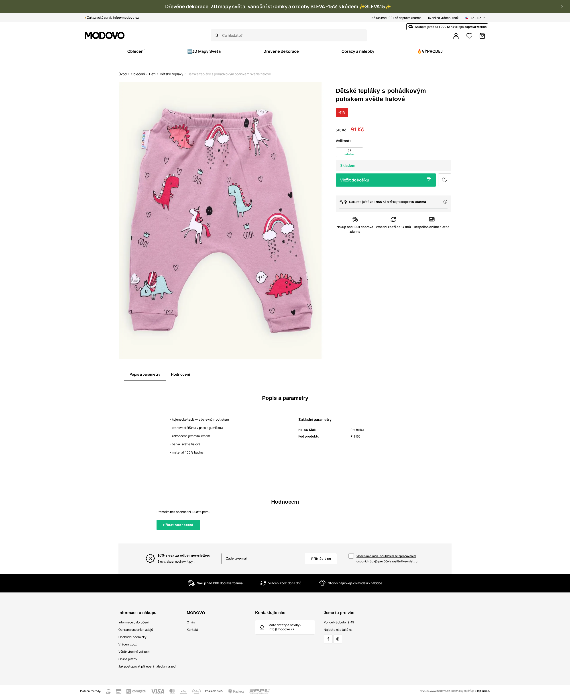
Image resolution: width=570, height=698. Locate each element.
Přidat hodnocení (178, 525)
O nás (191, 622)
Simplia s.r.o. (482, 691)
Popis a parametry (145, 374)
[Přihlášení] (456, 36)
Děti (152, 74)
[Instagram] (337, 639)
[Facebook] (328, 639)
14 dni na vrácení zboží (443, 18)
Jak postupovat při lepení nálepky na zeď (147, 666)
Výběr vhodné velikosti (134, 651)
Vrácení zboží (127, 644)
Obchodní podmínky (132, 637)
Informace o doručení (133, 622)
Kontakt (192, 629)
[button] (562, 6)
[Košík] (482, 36)
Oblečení (138, 74)
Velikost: (343, 140)
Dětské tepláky (171, 74)
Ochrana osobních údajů (135, 629)
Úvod (122, 74)
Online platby (127, 659)
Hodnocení (180, 374)
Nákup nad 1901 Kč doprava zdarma (396, 18)
